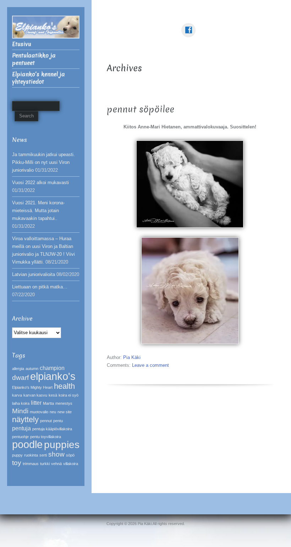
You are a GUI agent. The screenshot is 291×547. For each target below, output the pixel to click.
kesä (53, 395)
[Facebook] (189, 25)
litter (36, 403)
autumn (32, 368)
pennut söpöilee (140, 109)
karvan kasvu (35, 395)
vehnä (56, 464)
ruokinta (31, 455)
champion (52, 368)
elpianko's (53, 376)
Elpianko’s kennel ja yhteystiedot (38, 78)
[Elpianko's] (45, 26)
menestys (63, 403)
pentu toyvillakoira (45, 437)
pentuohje (20, 437)
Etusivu (21, 44)
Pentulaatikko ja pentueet (34, 59)
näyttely (25, 419)
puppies (61, 444)
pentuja (21, 428)
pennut (46, 421)
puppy (17, 455)
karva (17, 395)
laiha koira (20, 403)
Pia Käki (132, 357)
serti (43, 455)
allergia (18, 368)
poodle (27, 444)
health (64, 386)
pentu (58, 421)
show (56, 454)
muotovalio (39, 412)
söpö (70, 455)
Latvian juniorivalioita (33, 274)
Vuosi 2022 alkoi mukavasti (40, 182)
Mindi (20, 411)
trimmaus (31, 464)
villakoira (70, 464)
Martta (48, 403)
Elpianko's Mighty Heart (32, 387)
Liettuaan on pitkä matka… (39, 286)
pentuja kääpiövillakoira (52, 429)
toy (16, 462)
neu (53, 412)
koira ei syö (68, 395)
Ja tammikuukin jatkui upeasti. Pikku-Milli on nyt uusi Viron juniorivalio (43, 162)
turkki (45, 464)
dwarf (20, 377)
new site (64, 412)
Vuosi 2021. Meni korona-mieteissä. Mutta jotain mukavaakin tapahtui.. (38, 210)
